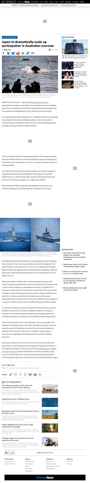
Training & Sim (9, 37)
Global (82, 1)
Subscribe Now (30, 461)
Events (27, 466)
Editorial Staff (50, 469)
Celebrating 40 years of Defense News (15, 399)
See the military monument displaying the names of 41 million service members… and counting (80, 84)
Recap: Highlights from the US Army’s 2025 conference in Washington (17, 425)
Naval (46, 1)
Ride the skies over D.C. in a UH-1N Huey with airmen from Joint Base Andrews (75, 57)
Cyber (56, 1)
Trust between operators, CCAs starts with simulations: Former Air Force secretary (17, 386)
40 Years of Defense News (68, 5)
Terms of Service (9, 464)
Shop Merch (29, 471)
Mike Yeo (7, 50)
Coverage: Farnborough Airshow (28, 5)
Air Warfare (34, 1)
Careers (69, 464)
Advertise (49, 461)
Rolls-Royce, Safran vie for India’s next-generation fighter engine (75, 265)
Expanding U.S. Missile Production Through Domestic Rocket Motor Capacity (80, 74)
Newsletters (29, 464)
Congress (75, 1)
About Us (70, 461)
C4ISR (62, 1)
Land (41, 1)
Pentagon (68, 1)
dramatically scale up (38, 102)
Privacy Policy (8, 461)
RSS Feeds (28, 469)
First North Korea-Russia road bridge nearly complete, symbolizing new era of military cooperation (74, 256)
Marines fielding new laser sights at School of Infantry (75, 289)
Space (51, 1)
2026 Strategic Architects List (49, 5)
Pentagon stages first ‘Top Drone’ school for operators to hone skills (17, 439)
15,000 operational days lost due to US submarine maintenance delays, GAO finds (74, 280)
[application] (75, 46)
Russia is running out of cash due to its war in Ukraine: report (75, 272)
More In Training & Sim (11, 382)
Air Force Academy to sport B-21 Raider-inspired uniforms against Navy (80, 64)
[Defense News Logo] (23, 2)
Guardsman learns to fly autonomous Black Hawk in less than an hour (20, 412)
